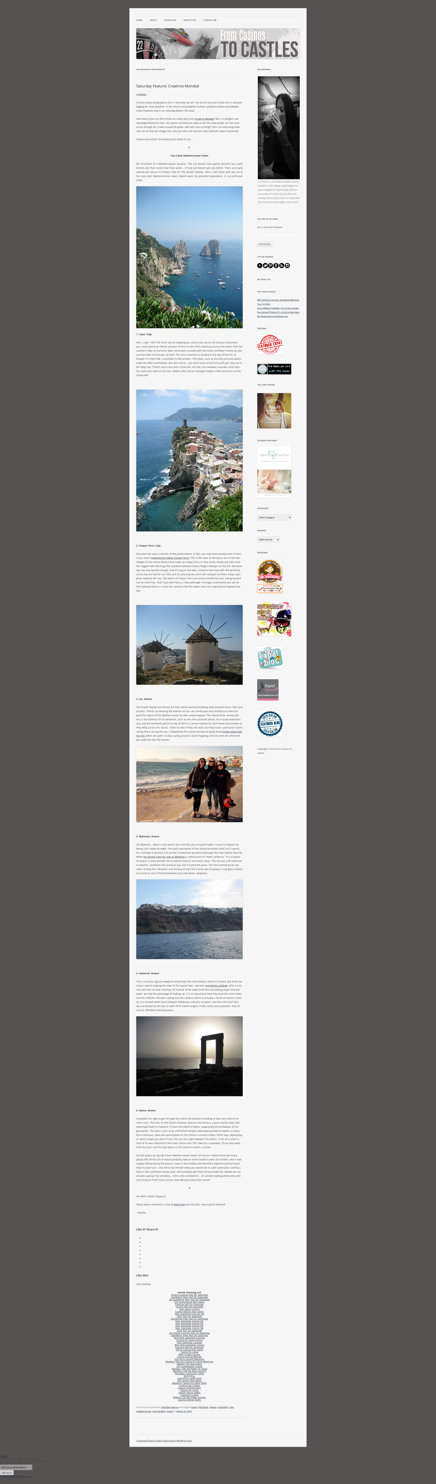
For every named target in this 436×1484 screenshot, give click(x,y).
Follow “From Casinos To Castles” (19, 1458)
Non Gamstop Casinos (189, 1342)
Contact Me (210, 20)
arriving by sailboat (217, 985)
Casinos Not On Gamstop (189, 1304)
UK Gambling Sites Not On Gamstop (189, 1299)
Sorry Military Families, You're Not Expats (278, 308)
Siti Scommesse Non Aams (189, 1302)
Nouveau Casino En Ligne (189, 1373)
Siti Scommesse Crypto (189, 1366)
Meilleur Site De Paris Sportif (189, 1371)
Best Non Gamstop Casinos (189, 1337)
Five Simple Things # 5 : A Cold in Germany (278, 312)
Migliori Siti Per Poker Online (189, 1397)
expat (194, 1407)
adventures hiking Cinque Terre (171, 558)
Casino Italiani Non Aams (189, 1311)
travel (170, 1411)
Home (139, 20)
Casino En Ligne (189, 1352)
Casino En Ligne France (189, 1340)
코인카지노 (189, 1376)
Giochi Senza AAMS (189, 1392)
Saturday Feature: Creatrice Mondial (167, 85)
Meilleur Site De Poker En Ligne (189, 1368)
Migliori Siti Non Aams (189, 1364)
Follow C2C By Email (267, 219)
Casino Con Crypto (189, 1385)
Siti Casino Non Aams (189, 1380)
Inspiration (222, 1407)
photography (159, 1411)
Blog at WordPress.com (181, 1440)
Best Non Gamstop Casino (189, 1345)
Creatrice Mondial (204, 118)
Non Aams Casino (189, 1309)
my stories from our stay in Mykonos (164, 856)
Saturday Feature (170, 1407)
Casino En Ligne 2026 (189, 1378)
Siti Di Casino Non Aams (189, 1349)
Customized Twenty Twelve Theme (152, 1440)
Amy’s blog (179, 1204)
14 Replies (141, 94)
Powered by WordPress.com (16, 1476)
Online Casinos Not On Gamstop (189, 1294)
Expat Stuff (190, 20)
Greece (212, 1407)
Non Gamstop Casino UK (189, 1321)
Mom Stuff (170, 20)
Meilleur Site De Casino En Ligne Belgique (189, 1361)
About (153, 20)
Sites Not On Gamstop (189, 1316)
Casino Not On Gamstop (189, 1306)
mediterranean (143, 1411)
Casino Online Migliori (189, 1356)
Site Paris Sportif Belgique (189, 1359)
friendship (203, 1407)
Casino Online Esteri (189, 1387)
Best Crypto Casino (189, 1354)
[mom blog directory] (270, 592)
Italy (231, 1407)
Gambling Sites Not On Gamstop (189, 1297)
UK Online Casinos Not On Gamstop (189, 1333)
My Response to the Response (272, 316)
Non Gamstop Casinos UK (189, 1314)
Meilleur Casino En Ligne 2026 (189, 1383)
